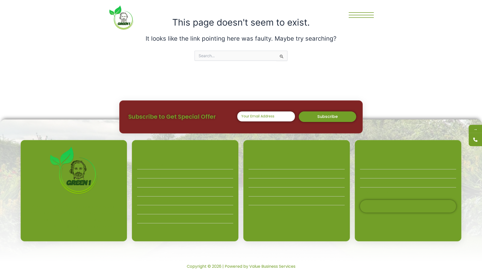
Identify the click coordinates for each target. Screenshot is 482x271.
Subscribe (327, 116)
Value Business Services (272, 266)
